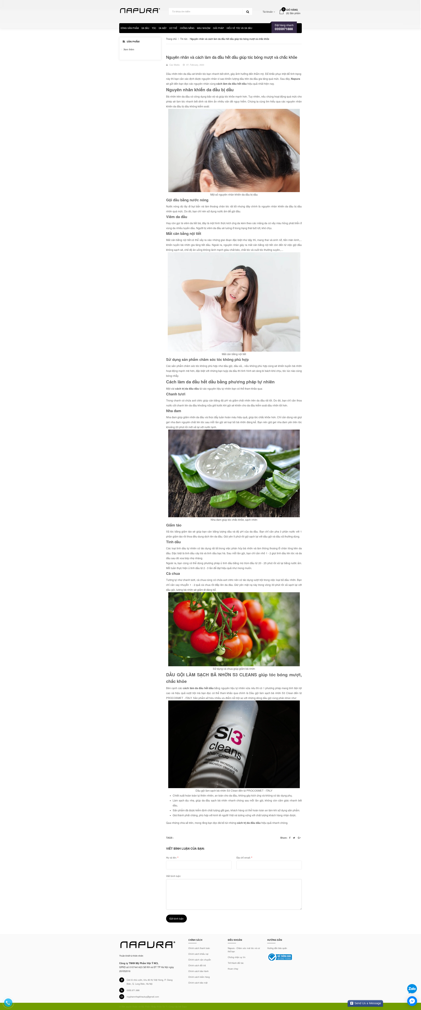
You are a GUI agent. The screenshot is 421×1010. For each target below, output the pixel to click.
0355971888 (284, 28)
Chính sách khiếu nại (198, 953)
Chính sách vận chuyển (199, 959)
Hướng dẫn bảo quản (277, 948)
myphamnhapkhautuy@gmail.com (143, 996)
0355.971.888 (133, 990)
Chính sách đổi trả (197, 965)
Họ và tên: (172, 857)
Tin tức (183, 38)
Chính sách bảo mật (198, 982)
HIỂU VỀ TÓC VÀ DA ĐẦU (239, 28)
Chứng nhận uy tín (236, 957)
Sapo (184, 1006)
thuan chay (233, 968)
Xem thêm (129, 49)
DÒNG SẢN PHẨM (130, 28)
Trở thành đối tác (236, 962)
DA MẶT (163, 28)
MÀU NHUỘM (203, 28)
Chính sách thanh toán (199, 948)
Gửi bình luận (176, 918)
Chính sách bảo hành (198, 971)
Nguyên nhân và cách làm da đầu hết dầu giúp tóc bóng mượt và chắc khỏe (231, 57)
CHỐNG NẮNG (187, 28)
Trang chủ (171, 38)
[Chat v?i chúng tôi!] (412, 1001)
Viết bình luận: (173, 876)
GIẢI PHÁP (218, 28)
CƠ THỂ (173, 28)
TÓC (154, 28)
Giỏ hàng (292, 9)
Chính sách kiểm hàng (199, 976)
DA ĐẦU (145, 28)
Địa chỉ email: (244, 857)
